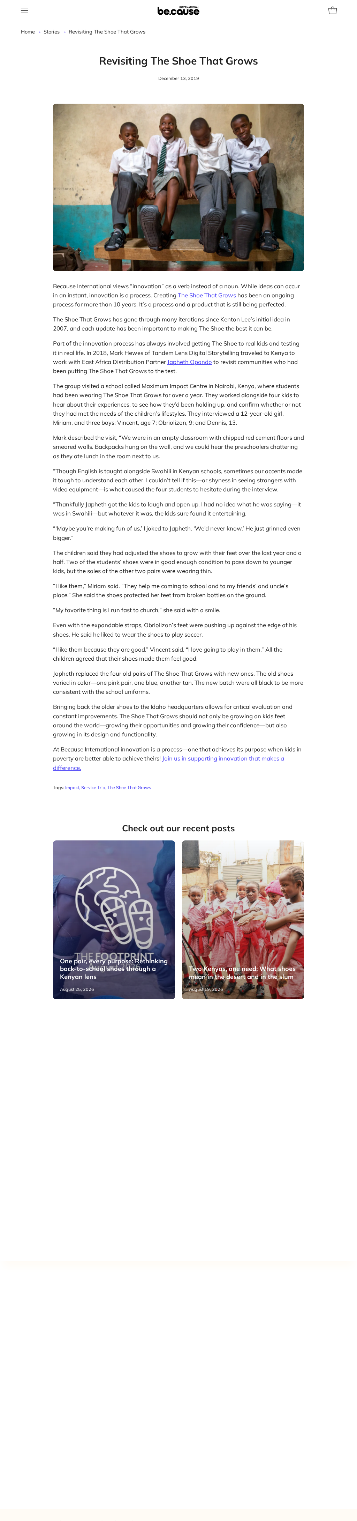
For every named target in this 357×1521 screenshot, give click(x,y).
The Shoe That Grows (207, 295)
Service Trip (93, 787)
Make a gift (232, 1332)
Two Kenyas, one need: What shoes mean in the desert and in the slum (242, 973)
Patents (227, 1356)
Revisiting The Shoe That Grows (107, 31)
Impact (72, 787)
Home (28, 31)
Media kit (229, 1344)
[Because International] (178, 10)
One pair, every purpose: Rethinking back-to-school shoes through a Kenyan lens (114, 969)
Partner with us (237, 1299)
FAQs (224, 1380)
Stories (52, 31)
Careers (227, 1368)
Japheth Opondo (189, 361)
